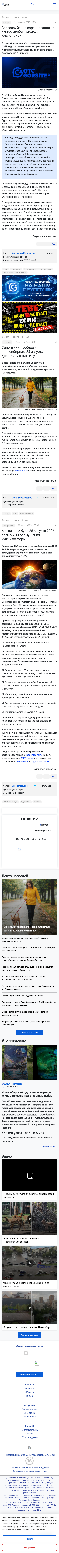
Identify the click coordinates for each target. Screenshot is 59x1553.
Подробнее (29, 1547)
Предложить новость (29, 1374)
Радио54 (29, 1426)
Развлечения (29, 1416)
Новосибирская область (14, 272)
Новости (15, 17)
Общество (29, 1405)
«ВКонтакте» (21, 761)
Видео (29, 1396)
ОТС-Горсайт (30, 260)
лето (15, 513)
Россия (37, 802)
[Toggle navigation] (54, 5)
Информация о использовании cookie (30, 1471)
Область (29, 1392)
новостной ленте (34, 755)
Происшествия (29, 1409)
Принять (29, 1539)
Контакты (30, 1433)
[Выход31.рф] (29, 317)
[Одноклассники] (46, 244)
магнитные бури (10, 802)
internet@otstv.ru (43, 830)
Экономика (29, 1413)
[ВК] (39, 244)
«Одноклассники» (40, 761)
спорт (5, 269)
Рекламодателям (29, 1430)
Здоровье (26, 520)
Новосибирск (45, 269)
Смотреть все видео (29, 1335)
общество (16, 269)
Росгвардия (30, 269)
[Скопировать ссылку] (53, 244)
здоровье (26, 802)
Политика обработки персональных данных (29, 1467)
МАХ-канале (27, 758)
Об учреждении (30, 1437)
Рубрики (29, 1384)
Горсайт (20, 504)
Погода (25, 337)
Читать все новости (29, 1032)
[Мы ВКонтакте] (29, 288)
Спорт (25, 17)
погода (6, 513)
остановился (21, 470)
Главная (5, 17)
